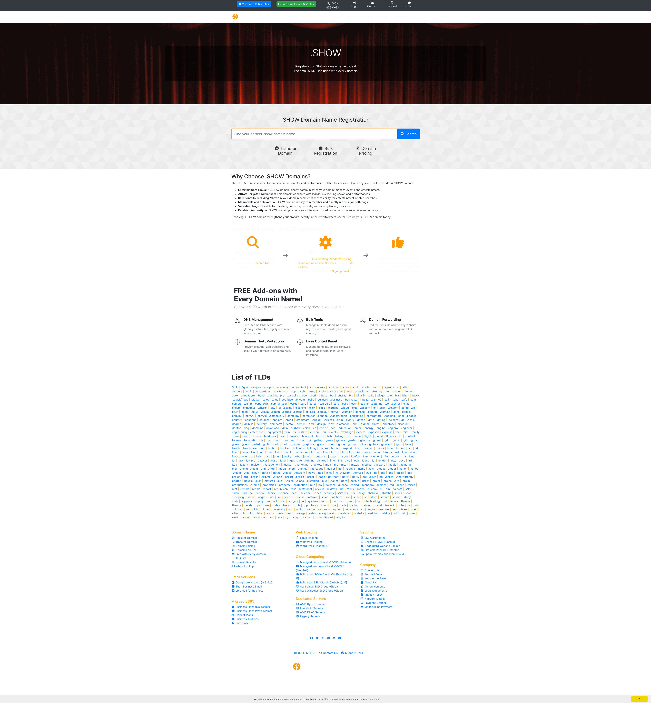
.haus (408, 444)
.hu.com (400, 448)
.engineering (239, 432)
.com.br (335, 411)
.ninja (329, 472)
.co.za (265, 411)
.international (390, 452)
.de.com (393, 420)
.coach (275, 411)
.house (380, 448)
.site (271, 497)
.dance (361, 420)
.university (278, 509)
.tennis (394, 501)
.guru (399, 444)
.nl (336, 472)
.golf (285, 444)
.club (354, 407)
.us (319, 509)
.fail (397, 432)
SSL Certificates (374, 537)
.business (336, 399)
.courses (264, 420)
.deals (411, 420)
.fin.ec (282, 436)
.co (413, 407)
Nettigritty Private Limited (349, 691)
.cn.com (365, 407)
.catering (376, 403)
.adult (355, 387)
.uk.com (238, 509)
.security (328, 493)
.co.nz (244, 411)
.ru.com (372, 489)
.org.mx (266, 476)
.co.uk (255, 411)
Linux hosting (319, 259)
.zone (318, 517)
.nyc (368, 472)
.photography (404, 476)
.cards (293, 403)
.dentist (300, 424)
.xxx (279, 517)
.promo (254, 485)
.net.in (255, 472)
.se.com (305, 493)
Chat (409, 6)
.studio (396, 497)
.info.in (335, 452)
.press (365, 480)
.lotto (393, 460)
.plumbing (312, 480)
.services (342, 493)
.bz (373, 399)
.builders (322, 399)
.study (407, 497)
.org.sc (299, 476)
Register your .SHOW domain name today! (325, 66)
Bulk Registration (325, 151)
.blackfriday (240, 399)
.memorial (405, 464)
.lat (233, 460)
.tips (257, 505)
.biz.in (405, 395)
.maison (255, 464)
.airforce (236, 391)
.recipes (381, 485)
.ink (344, 452)
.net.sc (287, 472)
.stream (384, 497)
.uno (290, 509)
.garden (352, 440)
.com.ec (385, 411)
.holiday (311, 448)
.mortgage (316, 468)
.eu (324, 432)
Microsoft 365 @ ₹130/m (255, 4)
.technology (373, 501)
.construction (338, 415)
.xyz (287, 517)
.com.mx (236, 415)
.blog (266, 399)
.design (321, 424)
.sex (353, 493)
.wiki (396, 513)
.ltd (410, 460)
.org (245, 476)
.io (251, 456)
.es (294, 432)
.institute (354, 452)
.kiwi (386, 456)
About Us (370, 582)
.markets (316, 464)
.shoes (398, 493)
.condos (322, 415)
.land (411, 456)
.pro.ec (387, 480)
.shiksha (386, 493)
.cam (413, 399)
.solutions (336, 497)
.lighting (309, 460)
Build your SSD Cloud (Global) (319, 582)
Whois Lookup (244, 566)
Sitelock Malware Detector (381, 550)
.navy (371, 468)
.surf (282, 501)
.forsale (236, 440)
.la (404, 456)
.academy (282, 387)
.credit (289, 420)
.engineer (406, 428)
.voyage (300, 513)
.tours (314, 505)
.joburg (307, 456)
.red (391, 485)
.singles (262, 497)
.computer (308, 415)
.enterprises (257, 432)
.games (340, 440)
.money (302, 468)
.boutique (287, 399)
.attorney (376, 391)
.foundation (250, 440)
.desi (311, 424)
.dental (289, 424)
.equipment (274, 432)
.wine (412, 513)
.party (355, 476)
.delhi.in (248, 424)
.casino (364, 403)
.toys (333, 505)
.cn (374, 407)
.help (262, 448)
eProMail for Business (249, 590)
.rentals (244, 489)
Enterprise (242, 623)
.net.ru (277, 472)
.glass (245, 444)
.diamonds (342, 424)
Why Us (341, 517)
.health (235, 448)
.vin (243, 513)
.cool (401, 415)
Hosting (321, 17)
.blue (275, 399)
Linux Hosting (308, 537)
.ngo (320, 472)
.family (415, 432)
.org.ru (288, 476)
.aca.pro (268, 387)
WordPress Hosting (312, 546)
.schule (271, 493)
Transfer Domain (287, 151)
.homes (323, 448)
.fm (400, 436)
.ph (381, 476)
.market (287, 464)
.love (402, 460)
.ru (380, 489)
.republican (281, 489)
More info (374, 699)
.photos (236, 480)
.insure (366, 452)
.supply (259, 501)
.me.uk (355, 464)
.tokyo (286, 505)
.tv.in (416, 505)
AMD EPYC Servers (312, 612)
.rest (293, 489)
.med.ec (366, 464)
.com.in (406, 411)
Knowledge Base (375, 578)
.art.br (332, 391)
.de (403, 420)
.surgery (293, 501)
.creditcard (303, 420)
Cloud (335, 17)
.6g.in (244, 387)
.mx (340, 468)
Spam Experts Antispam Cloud (384, 554)
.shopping (237, 497)
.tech (360, 501)
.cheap (235, 407)
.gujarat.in (387, 444)
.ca (379, 399)
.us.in (326, 509)
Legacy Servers (309, 616)
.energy (368, 428)
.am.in (248, 391)
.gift (405, 440)
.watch (333, 513)
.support (271, 501)
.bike (371, 395)
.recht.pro (367, 485)
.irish (267, 456)
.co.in (234, 411)
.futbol (300, 440)
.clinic (321, 407)
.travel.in (389, 505)
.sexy (361, 493)
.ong (390, 472)
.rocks (350, 489)
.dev (331, 424)
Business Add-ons (247, 619)
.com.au (322, 411)
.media (392, 464)
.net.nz (266, 472)
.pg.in (372, 476)
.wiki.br (385, 513)
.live (347, 460)
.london (382, 460)
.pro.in (406, 480)
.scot (294, 493)
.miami (254, 468)
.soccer (288, 497)
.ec (314, 428)
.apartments (280, 391)
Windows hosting (340, 259)
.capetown (261, 403)
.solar (324, 497)
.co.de (405, 407)
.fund (276, 440)
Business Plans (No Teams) (252, 606)
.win (403, 513)
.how (390, 448)
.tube (401, 505)
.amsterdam (262, 391)
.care (303, 403)
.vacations (351, 509)
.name (361, 468)
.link (340, 460)
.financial (307, 436)
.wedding (373, 513)
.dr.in (285, 428)
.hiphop (272, 448)
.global (255, 444)
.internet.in (408, 452)
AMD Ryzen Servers (312, 604)
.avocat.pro (247, 395)
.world (256, 517)
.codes (286, 411)
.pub (312, 485)
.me (335, 464)
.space (357, 497)
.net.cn (403, 468)
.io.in (259, 456)
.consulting (356, 415)
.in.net (268, 452)
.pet (364, 476)
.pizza (290, 480)
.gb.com (365, 440)
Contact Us (371, 570)
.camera (236, 403)
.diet (355, 424)
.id (416, 448)
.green (331, 444)
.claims (287, 407)
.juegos (332, 456)
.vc (362, 509)
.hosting (368, 448)
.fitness (356, 436)
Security (369, 17)
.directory (388, 424)
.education (344, 428)
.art (341, 391)
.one (382, 472)
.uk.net (265, 509)
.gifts (413, 440)
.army (311, 391)
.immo (235, 452)
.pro (396, 480)
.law (240, 460)
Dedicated (351, 17)
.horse (334, 448)
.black (415, 395)
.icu (410, 448)
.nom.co (358, 472)
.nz (375, 472)
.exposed (373, 432)
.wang (322, 513)
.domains (257, 428)
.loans (365, 460)
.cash (354, 403)
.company (293, 415)
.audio (408, 391)
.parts (345, 476)
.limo (332, 460)
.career (313, 403)
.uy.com (337, 509)
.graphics (308, 444)
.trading (354, 505)
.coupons (250, 420)
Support (392, 6)
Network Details (374, 598)
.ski (279, 497)
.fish (329, 436)
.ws (265, 517)
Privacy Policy (373, 594)
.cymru (349, 420)
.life (299, 460)
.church (262, 407)
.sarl (244, 493)
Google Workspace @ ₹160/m (297, 4)
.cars (336, 403)
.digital (364, 424)
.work (235, 517)
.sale (407, 489)
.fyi (309, 440)
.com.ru (249, 415)
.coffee (297, 411)
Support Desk (373, 574)
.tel (385, 501)
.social (299, 497)
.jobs (297, 456)
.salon (235, 493)
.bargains (293, 395)
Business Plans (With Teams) (253, 611)
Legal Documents (375, 590)
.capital (275, 403)
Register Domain (246, 537)
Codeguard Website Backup (382, 546)
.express (387, 432)
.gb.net (376, 440)
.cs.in (339, 420)
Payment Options (375, 602)
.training (366, 505)
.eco (333, 428)
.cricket (317, 420)
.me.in (344, 464)
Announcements (374, 586)
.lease (273, 460)
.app (293, 391)
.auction (396, 391)
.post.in (354, 480)
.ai (397, 387)
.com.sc (262, 415)
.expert (360, 432)
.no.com (345, 472)
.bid (350, 395)
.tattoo (325, 501)
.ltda (234, 464)
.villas (235, 513)
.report (266, 489)
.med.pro (379, 464)
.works (245, 517)
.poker (334, 480)
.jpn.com (319, 456)
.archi (302, 391)
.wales (312, 513)
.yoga (296, 517)
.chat (406, 403)
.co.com (393, 407)
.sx (302, 501)
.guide (362, 444)
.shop (408, 493)
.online (400, 472)
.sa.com (397, 489)
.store (373, 497)
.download (272, 428)
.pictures (269, 480)
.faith (405, 432)
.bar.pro (279, 395)
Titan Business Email (248, 586)
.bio (389, 395)
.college (310, 411)
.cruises (329, 420)
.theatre (236, 505)
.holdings (298, 448)
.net (246, 472)
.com (396, 411)
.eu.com (315, 432)
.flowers (391, 436)
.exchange (346, 432)
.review (319, 489)
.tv (408, 505)
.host (357, 448)
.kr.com (395, 456)
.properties (269, 485)
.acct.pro (333, 387)
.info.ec (315, 452)
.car (284, 403)
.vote (280, 513)
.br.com (300, 399)
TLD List (240, 558)
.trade (342, 505)
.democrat (275, 424)
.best (324, 395)
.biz (396, 395)
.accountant (298, 387)
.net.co (414, 468)
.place (300, 480)
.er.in (287, 432)
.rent (234, 489)
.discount (403, 424)
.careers (325, 403)
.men (234, 468)
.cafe (404, 399)
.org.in (254, 476)
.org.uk (311, 476)
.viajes (403, 509)
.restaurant (305, 489)
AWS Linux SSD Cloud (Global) (319, 586)
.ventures (383, 509)
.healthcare (249, 448)
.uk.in (255, 509)
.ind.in (288, 452)
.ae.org (376, 387)
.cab (395, 399)
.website (359, 513)
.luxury (244, 464)
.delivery (261, 424)
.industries (301, 452)
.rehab (400, 485)
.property (284, 485)
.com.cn (347, 411)
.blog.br (256, 399)
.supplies (246, 501)
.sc (251, 493)
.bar (269, 395)
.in (260, 452)
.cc (387, 403)
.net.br (392, 468)
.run (387, 489)
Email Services (326, 263)
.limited (321, 460)
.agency (389, 387)
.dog (246, 428)
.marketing (302, 464)
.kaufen (355, 456)
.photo (389, 476)
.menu (244, 468)
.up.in (299, 509)
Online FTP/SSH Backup (379, 541)
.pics (258, 480)
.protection (300, 485)
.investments (239, 456)
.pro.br (376, 480)
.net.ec (237, 472)
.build (310, 399)
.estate (302, 432)
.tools (296, 505)
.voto (289, 513)
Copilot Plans (244, 615)
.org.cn (235, 476)
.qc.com (330, 485)
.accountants (317, 387)
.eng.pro (392, 428)
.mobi (271, 468)
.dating (381, 420)
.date (371, 420)
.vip (250, 513)
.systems (312, 501)
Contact (372, 6)
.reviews (331, 489)
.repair (256, 489)
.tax (334, 501)
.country (236, 420)
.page (321, 476)
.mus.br (330, 468)
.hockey (285, 448)
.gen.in (396, 440)
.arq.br (322, 391)
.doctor (236, 428)
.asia (349, 391)
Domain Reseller (245, 562)
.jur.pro (343, 456)
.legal (283, 460)
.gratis (320, 444)
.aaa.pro (255, 387)
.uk (247, 509)
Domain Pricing (367, 151)
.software (312, 497)
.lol (373, 460)
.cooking (389, 415)
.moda (282, 468)
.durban (295, 428)
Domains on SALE (247, 550)
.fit (347, 436)
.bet (331, 395)
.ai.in (405, 387)
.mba (328, 464)
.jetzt (276, 456)
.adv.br (365, 387)
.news (311, 472)
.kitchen (375, 456)
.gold (276, 444)
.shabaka (373, 493)
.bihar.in (361, 395)
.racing (354, 485)
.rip (341, 489)
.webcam (345, 513)
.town (323, 505)
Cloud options (307, 263)
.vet (394, 509)
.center (395, 403)
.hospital (346, 448)
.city (272, 407)
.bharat (341, 395)
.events (333, 432)
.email (357, 428)
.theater (405, 501)
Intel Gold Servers (311, 608)
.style (234, 501)
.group (351, 444)
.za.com (307, 517)
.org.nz (277, 476)
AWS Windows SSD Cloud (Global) (321, 590)
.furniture (288, 440)
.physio (248, 480)
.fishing (338, 436)
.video (413, 509)
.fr (262, 440)
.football (410, 436)
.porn (344, 480)
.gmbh (266, 444)
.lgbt (292, 460)
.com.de (372, 411)
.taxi (341, 501)
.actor (345, 387)
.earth (306, 428)
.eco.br (323, 428)
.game (329, 440)
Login (354, 6)
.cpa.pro (277, 420)
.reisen (411, 485)
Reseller (384, 17)
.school (259, 493)
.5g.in (234, 387)
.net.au (381, 468)
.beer (304, 395)
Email (307, 17)
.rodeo (360, 489)
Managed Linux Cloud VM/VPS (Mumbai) (326, 562)
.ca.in (387, 399)
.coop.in (411, 415)
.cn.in (382, 407)
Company (401, 17)
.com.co (360, 411)
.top (305, 505)
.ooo (409, 472)
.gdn (386, 440)
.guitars (373, 444)
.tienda (248, 505)
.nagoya (350, 468)
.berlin (314, 395)
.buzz (365, 399)
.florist (379, 436)
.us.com (310, 509)
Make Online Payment (378, 606)
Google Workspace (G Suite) (253, 582)
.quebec (343, 485)
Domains (292, 17)
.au (387, 391)
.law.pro (250, 460)
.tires (266, 505)
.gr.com (295, 444)
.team (350, 501)
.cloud (345, 407)
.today (276, 505)
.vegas (371, 509)
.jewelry (286, 456)
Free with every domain (250, 554)
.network (299, 472)
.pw (320, 485)
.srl (365, 497)
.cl (279, 407)
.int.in (376, 452)
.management (271, 464)
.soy (347, 497)
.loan (356, 460)
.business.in (351, 399)
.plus (324, 480)
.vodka (270, 513)
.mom (291, 468)
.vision (259, 513)
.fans (236, 436)
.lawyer (262, 460)
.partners (333, 476)
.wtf (271, 517)
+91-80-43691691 (303, 653)
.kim (365, 456)
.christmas (248, 407)
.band (261, 395)
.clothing (333, 407)
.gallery (318, 440)
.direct (375, 424)
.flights (368, 436)
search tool (263, 263)
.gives (235, 444)
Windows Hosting (311, 541)
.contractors (373, 415)
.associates (361, 391)
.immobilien (249, 452)
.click (312, 407)
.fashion (256, 436)
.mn (263, 468)
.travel (378, 505)
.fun (268, 440)
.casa (344, 403)
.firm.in (319, 436)
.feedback (269, 436)
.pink (280, 480)
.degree (236, 424)
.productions (239, 485)
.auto (234, 395)
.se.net (316, 493)
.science (283, 493)
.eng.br (380, 428)
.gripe (341, 444)
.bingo (381, 395)
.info (325, 452)
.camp (248, 403)
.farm (245, 436)
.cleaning (300, 407)
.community (276, 415)
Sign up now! (340, 271)
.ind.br (278, 452)
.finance (294, 436)
